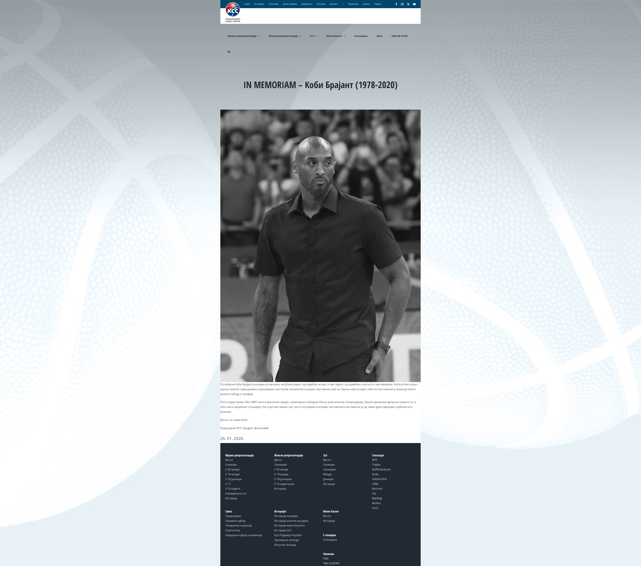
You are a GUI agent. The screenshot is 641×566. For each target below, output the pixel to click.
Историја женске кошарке (291, 521)
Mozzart (377, 488)
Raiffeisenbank (381, 469)
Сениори (231, 464)
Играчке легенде (285, 545)
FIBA (326, 558)
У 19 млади (232, 474)
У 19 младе (281, 474)
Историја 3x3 (282, 530)
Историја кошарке (286, 516)
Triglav (376, 464)
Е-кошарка (330, 539)
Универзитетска (235, 493)
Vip (374, 493)
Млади (327, 474)
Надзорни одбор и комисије (243, 535)
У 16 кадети (232, 488)
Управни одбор (235, 521)
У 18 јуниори (233, 479)
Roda (375, 474)
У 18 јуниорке (283, 479)
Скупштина (232, 530)
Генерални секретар (238, 525)
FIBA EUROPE (331, 563)
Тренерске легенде (286, 540)
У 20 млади (232, 469)
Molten (376, 503)
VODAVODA (379, 479)
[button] (229, 52)
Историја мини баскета (289, 525)
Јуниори (328, 479)
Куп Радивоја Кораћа (288, 535)
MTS (374, 460)
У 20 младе (281, 469)
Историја (231, 498)
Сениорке (280, 464)
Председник (233, 516)
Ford (375, 508)
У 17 (228, 484)
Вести (229, 460)
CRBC (375, 484)
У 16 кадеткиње (284, 484)
